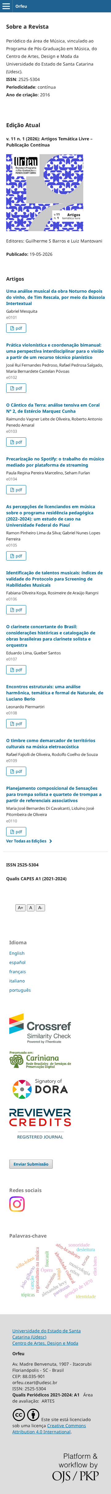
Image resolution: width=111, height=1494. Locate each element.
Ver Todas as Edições (26, 841)
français (17, 971)
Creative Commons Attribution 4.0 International (49, 1429)
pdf (18, 328)
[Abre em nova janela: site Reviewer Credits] (40, 1137)
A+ (20, 907)
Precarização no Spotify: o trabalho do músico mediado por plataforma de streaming (55, 462)
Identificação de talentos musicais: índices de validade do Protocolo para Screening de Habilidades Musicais (54, 579)
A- (40, 907)
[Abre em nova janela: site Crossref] (40, 1042)
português (20, 990)
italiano (17, 981)
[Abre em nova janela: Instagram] (17, 1210)
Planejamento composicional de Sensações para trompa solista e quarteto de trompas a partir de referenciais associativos (53, 794)
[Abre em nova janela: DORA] (40, 1100)
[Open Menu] (6, 6)
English (17, 953)
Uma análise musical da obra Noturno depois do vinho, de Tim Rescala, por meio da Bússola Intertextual (55, 297)
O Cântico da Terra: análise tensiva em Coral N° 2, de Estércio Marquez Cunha (53, 408)
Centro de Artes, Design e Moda (45, 1343)
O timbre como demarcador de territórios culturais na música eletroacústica (50, 743)
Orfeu (21, 6)
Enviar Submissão (31, 1164)
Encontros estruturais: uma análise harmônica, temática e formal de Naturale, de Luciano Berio (54, 693)
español (17, 962)
